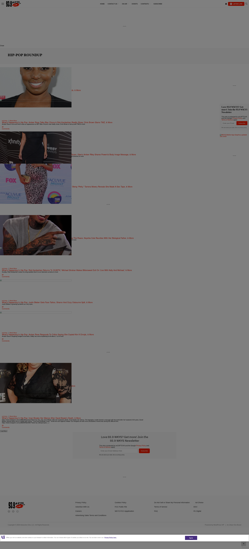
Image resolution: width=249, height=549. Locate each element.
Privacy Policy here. (110, 537)
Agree (191, 538)
